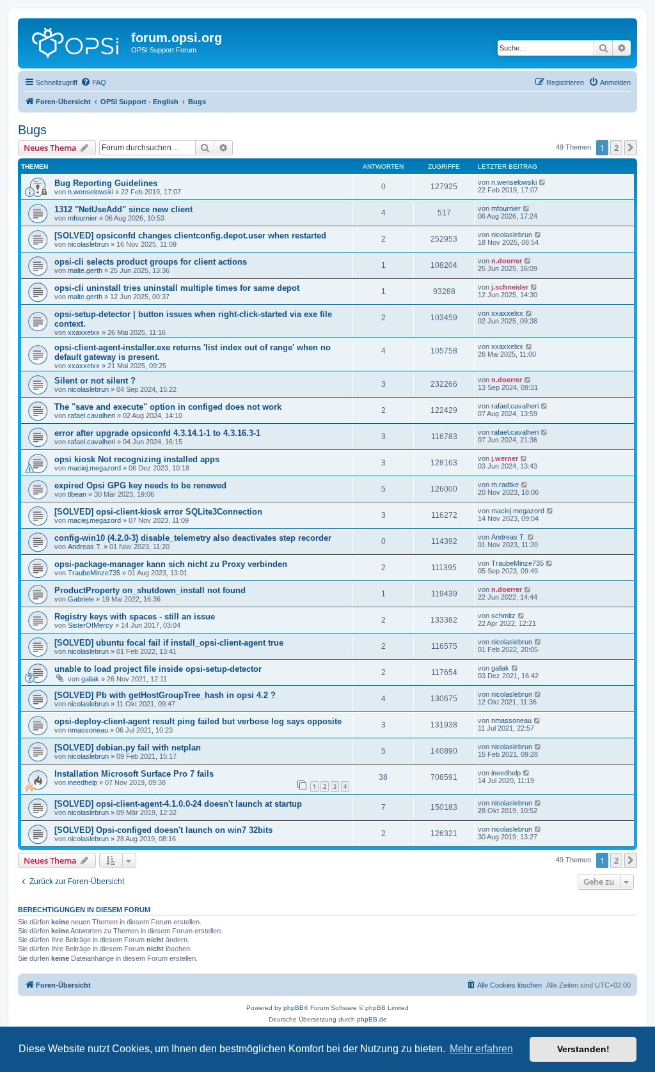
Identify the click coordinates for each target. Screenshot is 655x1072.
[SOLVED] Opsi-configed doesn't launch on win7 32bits (163, 830)
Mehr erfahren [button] (481, 1048)
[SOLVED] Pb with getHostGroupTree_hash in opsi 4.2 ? (165, 695)
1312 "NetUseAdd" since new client (123, 209)
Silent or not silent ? (95, 380)
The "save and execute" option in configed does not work (167, 407)
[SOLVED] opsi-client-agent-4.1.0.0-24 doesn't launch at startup (178, 804)
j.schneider (509, 287)
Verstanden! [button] (583, 1049)
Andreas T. (85, 546)
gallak (90, 679)
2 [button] (616, 147)
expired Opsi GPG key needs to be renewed (140, 485)
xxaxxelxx (84, 332)
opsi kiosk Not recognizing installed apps (136, 459)
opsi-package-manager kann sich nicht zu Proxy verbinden (170, 564)
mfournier (82, 218)
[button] (630, 147)
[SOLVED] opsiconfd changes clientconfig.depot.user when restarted (190, 235)
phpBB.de (372, 1019)
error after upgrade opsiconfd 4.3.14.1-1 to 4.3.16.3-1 (157, 433)
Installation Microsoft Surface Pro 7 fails (134, 774)
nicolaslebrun (88, 244)
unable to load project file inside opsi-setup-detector (158, 669)
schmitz (503, 615)
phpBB (293, 1007)
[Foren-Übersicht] (76, 41)
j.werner (504, 458)
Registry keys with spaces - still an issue (134, 616)
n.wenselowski (90, 192)
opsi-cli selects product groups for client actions (150, 262)
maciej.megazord (94, 468)
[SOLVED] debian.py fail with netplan (127, 747)
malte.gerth (85, 270)
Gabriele (81, 599)
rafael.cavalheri (91, 415)
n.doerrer (506, 261)
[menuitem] (93, 82)
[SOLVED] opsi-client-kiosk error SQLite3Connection (158, 512)
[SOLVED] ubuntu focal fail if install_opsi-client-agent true (168, 643)
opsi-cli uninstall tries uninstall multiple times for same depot (176, 288)
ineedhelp (82, 782)
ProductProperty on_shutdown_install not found (150, 590)
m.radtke (505, 484)
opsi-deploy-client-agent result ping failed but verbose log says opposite (198, 721)
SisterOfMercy (90, 625)
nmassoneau (88, 730)
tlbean (77, 494)
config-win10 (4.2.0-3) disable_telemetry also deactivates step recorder (192, 538)
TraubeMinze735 (94, 573)
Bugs (32, 130)
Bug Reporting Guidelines (105, 183)
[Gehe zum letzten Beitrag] (543, 182)
